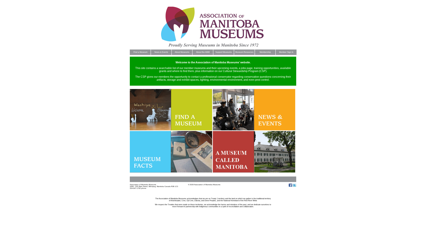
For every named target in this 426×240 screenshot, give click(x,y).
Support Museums (223, 52)
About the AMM (203, 52)
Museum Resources (244, 52)
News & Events (161, 52)
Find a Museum (140, 52)
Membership (265, 52)
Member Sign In (286, 52)
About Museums (182, 52)
